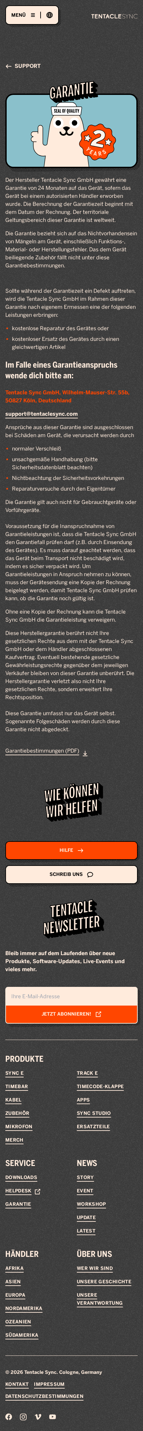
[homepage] (114, 16)
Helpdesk (18, 1191)
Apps (83, 1100)
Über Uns (94, 1254)
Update (86, 1217)
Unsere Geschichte (104, 1282)
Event (85, 1191)
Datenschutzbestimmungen (44, 1396)
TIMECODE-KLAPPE (100, 1086)
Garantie (18, 1204)
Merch (14, 1140)
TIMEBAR (16, 1086)
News (87, 1163)
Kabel (13, 1100)
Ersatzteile (93, 1127)
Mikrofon (19, 1127)
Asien (13, 1282)
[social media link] (8, 1416)
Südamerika (22, 1335)
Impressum (49, 1384)
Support (28, 66)
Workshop (91, 1204)
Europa (15, 1295)
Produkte (24, 1058)
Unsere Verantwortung (100, 1299)
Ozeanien (18, 1322)
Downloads (21, 1177)
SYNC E (14, 1073)
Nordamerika (24, 1308)
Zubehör (17, 1113)
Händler (22, 1254)
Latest (86, 1231)
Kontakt (17, 1384)
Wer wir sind (95, 1268)
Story (85, 1177)
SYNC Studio (94, 1113)
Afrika (14, 1268)
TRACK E (87, 1073)
